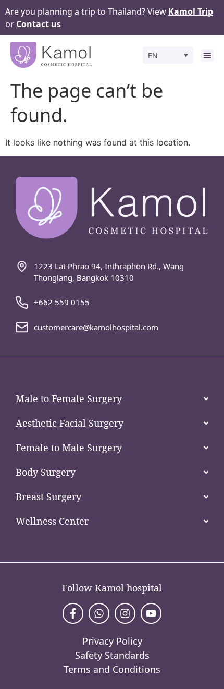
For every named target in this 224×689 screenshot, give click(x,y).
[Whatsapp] (99, 613)
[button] (168, 55)
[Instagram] (125, 613)
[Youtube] (151, 613)
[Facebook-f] (73, 613)
